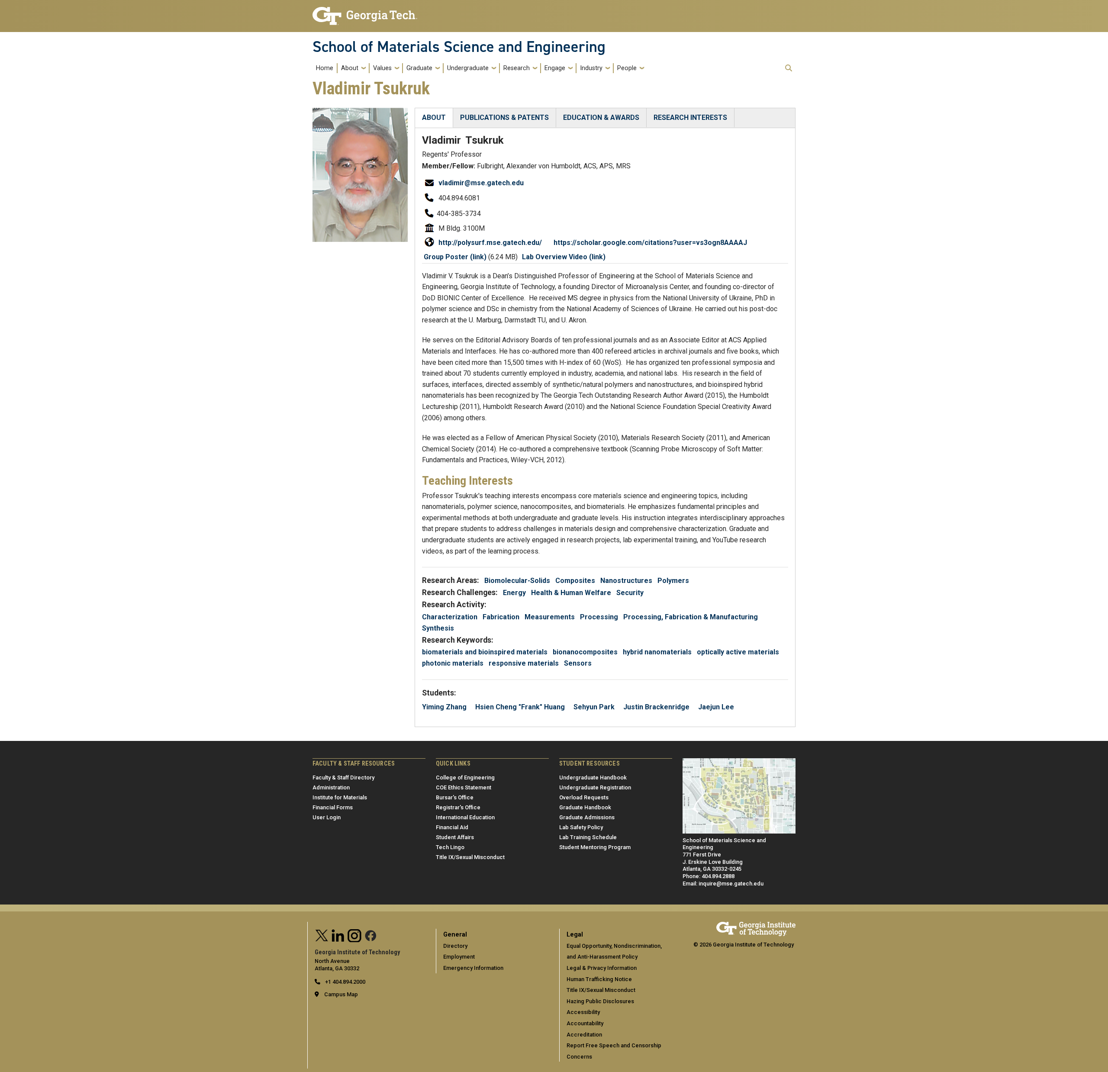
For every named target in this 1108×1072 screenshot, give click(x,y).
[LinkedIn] (338, 934)
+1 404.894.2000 (344, 982)
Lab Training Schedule (588, 837)
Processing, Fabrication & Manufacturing (690, 617)
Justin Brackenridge (656, 707)
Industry (591, 68)
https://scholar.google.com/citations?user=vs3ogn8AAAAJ (650, 242)
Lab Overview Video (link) (564, 257)
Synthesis (438, 628)
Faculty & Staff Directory (343, 777)
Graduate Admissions (587, 817)
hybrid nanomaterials (657, 652)
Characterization (449, 617)
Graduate (419, 68)
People (627, 68)
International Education (465, 817)
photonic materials (452, 663)
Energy (514, 593)
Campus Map (341, 994)
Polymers (673, 580)
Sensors (578, 663)
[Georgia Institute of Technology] (364, 12)
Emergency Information (473, 968)
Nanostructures (626, 580)
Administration (331, 787)
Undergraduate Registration (595, 787)
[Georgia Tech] (756, 925)
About (349, 68)
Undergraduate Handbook (593, 777)
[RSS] (371, 934)
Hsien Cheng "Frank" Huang (520, 707)
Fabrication (501, 617)
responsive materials (524, 663)
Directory (455, 946)
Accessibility (583, 1012)
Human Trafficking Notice (599, 979)
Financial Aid (452, 827)
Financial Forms (332, 807)
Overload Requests (584, 797)
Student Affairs (455, 837)
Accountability (585, 1023)
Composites (575, 580)
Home (324, 68)
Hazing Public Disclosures (600, 1001)
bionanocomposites (585, 652)
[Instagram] (354, 934)
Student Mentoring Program (595, 847)
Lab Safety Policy (581, 827)
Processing (599, 617)
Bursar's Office (454, 797)
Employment (459, 956)
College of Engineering (465, 777)
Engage (554, 68)
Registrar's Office (458, 807)
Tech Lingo (450, 847)
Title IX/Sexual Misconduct (470, 857)
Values (382, 68)
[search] (789, 67)
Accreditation (584, 1034)
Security (630, 593)
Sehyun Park (594, 707)
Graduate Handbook (585, 807)
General (455, 934)
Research (516, 68)
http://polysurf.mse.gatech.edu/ (490, 242)
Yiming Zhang (444, 707)
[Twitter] (322, 934)
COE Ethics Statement (463, 787)
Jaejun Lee (716, 707)
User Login (326, 817)
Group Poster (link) (455, 257)
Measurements (550, 617)
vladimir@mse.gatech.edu (481, 183)
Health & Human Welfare (571, 593)
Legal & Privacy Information (602, 968)
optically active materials (738, 652)
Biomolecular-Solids (517, 580)
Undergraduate (468, 68)
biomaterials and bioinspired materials (485, 652)
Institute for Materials (339, 797)
